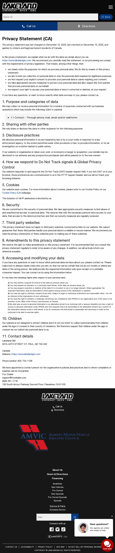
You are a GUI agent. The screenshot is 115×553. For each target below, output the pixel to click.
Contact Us (11, 547)
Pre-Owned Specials (57, 497)
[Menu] (111, 7)
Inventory (57, 483)
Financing (57, 478)
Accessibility (27, 547)
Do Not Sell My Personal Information (87, 547)
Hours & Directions (57, 474)
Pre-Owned (57, 491)
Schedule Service (57, 510)
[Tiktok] (63, 529)
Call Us (31, 26)
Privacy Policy (45, 547)
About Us (57, 470)
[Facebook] (52, 529)
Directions (88, 26)
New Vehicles (57, 487)
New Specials (57, 494)
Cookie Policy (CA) (11, 192)
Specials (57, 501)
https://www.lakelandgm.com (16, 60)
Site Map (60, 547)
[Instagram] (57, 529)
